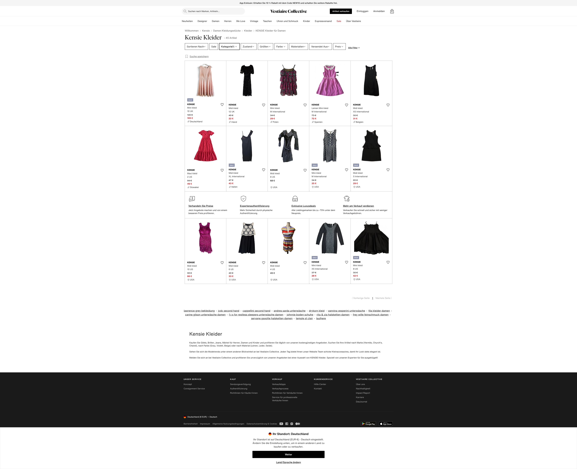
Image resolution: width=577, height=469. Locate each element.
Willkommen (192, 30)
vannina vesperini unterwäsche (346, 311)
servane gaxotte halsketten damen (271, 318)
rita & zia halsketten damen (333, 315)
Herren (227, 21)
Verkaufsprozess (280, 388)
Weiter (288, 454)
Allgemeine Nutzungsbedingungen (228, 423)
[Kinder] (312, 21)
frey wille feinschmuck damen (370, 315)
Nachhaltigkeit (363, 388)
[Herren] (234, 21)
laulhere (321, 318)
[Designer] (209, 21)
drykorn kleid (317, 311)
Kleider (248, 30)
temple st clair (304, 318)
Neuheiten (187, 21)
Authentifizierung (238, 388)
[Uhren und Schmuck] (300, 21)
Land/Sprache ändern (288, 462)
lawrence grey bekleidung (199, 311)
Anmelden (379, 11)
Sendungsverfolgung (240, 384)
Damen (215, 21)
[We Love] (247, 21)
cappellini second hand (256, 311)
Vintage (254, 21)
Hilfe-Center (320, 384)
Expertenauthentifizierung (254, 206)
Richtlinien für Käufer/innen (244, 393)
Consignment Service (194, 388)
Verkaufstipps (278, 384)
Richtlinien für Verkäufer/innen (287, 393)
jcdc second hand (228, 311)
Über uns (360, 384)
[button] (392, 11)
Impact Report (363, 393)
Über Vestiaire (353, 21)
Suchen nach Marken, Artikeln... (204, 11)
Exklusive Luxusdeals (304, 206)
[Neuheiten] (195, 21)
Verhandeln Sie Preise (200, 206)
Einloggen (362, 11)
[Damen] (222, 21)
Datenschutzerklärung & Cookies (262, 423)
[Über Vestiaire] (363, 21)
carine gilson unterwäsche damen (205, 315)
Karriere (360, 397)
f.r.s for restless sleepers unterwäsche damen (256, 315)
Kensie (206, 30)
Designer (202, 21)
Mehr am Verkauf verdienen (358, 206)
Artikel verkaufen (340, 11)
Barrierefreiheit (191, 423)
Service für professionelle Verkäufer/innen (284, 399)
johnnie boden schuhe (300, 315)
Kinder (306, 21)
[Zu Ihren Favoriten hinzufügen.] (222, 104)
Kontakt (318, 388)
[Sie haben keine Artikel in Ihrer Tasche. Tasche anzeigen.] (392, 11)
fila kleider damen (379, 311)
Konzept (188, 384)
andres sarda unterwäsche (290, 311)
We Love (240, 21)
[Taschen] (274, 21)
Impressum (205, 423)
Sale (339, 21)
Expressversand (323, 21)
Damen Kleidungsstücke (227, 30)
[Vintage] (260, 21)
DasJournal (361, 401)
